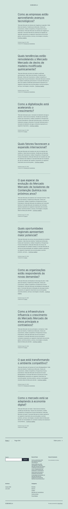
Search (7, 457)
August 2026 (8, 486)
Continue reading (22, 38)
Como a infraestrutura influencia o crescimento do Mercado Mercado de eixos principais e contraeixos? (33, 318)
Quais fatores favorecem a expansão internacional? (37, 473)
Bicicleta (33, 486)
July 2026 (7, 488)
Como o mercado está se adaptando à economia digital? (33, 401)
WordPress (60, 503)
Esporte (25, 216)
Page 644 (17, 440)
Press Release (35, 496)
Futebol (25, 131)
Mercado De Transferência (29, 43)
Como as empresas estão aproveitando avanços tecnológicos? (33, 18)
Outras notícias (35, 494)
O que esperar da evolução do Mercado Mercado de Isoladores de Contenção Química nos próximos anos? (33, 187)
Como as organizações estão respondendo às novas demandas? (31, 273)
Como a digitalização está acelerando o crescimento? (33, 107)
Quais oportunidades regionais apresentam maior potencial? (31, 232)
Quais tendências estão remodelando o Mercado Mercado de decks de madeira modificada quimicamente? (32, 62)
